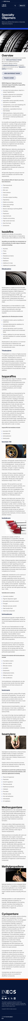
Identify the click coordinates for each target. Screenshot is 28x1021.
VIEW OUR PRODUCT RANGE (14, 60)
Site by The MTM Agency (7, 1016)
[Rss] (12, 998)
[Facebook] (3, 998)
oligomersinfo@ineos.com (10, 65)
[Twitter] (9, 998)
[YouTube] (6, 998)
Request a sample (9, 78)
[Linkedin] (15, 998)
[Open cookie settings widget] (2, 1018)
